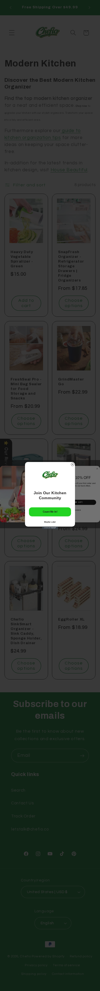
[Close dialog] (72, 464)
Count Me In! (50, 511)
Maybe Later (50, 522)
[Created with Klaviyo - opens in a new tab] (50, 528)
